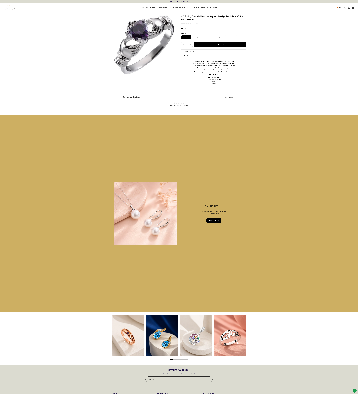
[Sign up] (210, 379)
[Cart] (353, 8)
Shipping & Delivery (189, 51)
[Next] (243, 336)
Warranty (186, 55)
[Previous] (114, 336)
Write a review (228, 97)
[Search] (345, 8)
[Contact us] (355, 391)
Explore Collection (214, 220)
